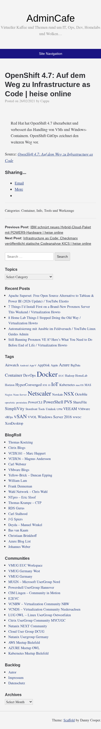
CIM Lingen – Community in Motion (34, 592)
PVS (68, 402)
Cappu (44, 101)
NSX (69, 393)
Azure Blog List (19, 541)
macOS (80, 385)
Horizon (9, 385)
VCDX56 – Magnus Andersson (29, 458)
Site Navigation (50, 54)
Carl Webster (17, 464)
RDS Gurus (16, 508)
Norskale (57, 394)
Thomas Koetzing (20, 442)
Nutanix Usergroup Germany (28, 636)
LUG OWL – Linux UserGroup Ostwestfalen (39, 615)
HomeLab (81, 375)
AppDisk (44, 365)
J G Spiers (15, 519)
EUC (61, 375)
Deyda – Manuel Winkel (25, 524)
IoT (54, 384)
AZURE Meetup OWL (24, 647)
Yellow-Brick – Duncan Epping (30, 475)
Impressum (16, 677)
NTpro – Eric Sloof (22, 497)
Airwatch (12, 364)
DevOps (29, 375)
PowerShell (53, 402)
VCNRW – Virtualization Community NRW (38, 603)
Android (24, 365)
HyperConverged (28, 384)
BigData (75, 365)
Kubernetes (67, 385)
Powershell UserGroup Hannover (31, 587)
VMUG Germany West (24, 571)
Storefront (31, 409)
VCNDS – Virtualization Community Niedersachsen (44, 609)
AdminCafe (50, 18)
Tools (41, 409)
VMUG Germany (20, 576)
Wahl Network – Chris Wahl (28, 491)
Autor (12, 672)
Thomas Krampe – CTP (24, 502)
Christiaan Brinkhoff (22, 535)
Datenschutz (16, 683)
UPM (59, 409)
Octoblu (81, 394)
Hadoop (69, 375)
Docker (47, 374)
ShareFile (80, 402)
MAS (88, 385)
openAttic (10, 402)
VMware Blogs (18, 469)
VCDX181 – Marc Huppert (27, 453)
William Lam (17, 480)
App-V (33, 365)
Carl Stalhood (17, 513)
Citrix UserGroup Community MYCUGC (36, 620)
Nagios (8, 394)
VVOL (32, 417)
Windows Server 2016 (55, 416)
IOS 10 (46, 385)
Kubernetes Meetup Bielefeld (28, 653)
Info (39, 210)
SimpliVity (15, 408)
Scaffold (69, 720)
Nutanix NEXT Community (27, 626)
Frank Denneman (20, 486)
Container (28, 210)
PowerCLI (35, 402)
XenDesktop (14, 423)
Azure (64, 365)
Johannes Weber (19, 546)
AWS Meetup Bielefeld (24, 642)
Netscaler (39, 393)
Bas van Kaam (18, 530)
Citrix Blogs (16, 447)
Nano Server (20, 394)
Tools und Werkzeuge (59, 210)
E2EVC (13, 598)
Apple (54, 365)
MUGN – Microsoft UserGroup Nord (34, 581)
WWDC (77, 417)
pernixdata (21, 402)
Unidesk (51, 409)
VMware (84, 409)
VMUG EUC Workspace (25, 565)
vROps (9, 417)
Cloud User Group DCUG (26, 631)
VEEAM (70, 408)
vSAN (20, 416)
